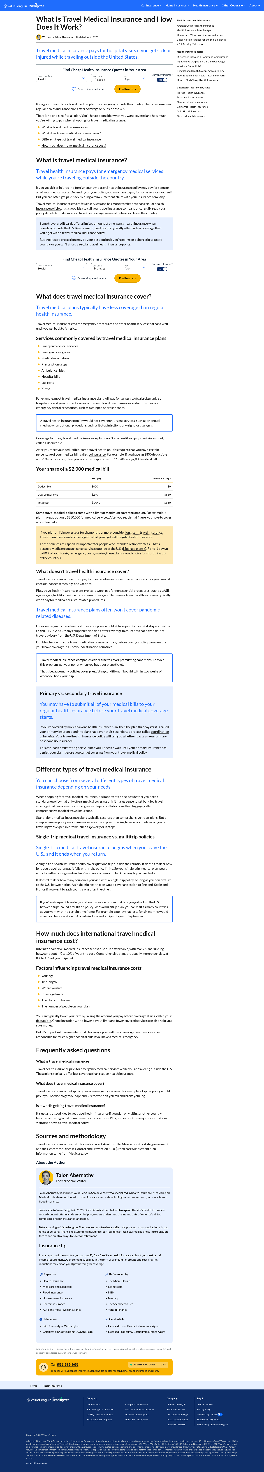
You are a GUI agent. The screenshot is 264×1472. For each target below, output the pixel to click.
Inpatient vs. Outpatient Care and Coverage (201, 61)
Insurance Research (176, 1424)
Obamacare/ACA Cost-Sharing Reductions (200, 34)
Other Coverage (232, 5)
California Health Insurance (192, 106)
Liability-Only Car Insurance (100, 1414)
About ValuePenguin (176, 1404)
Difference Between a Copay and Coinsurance (202, 56)
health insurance (53, 314)
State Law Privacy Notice (208, 1419)
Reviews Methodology (177, 1414)
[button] (64, 37)
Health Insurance (204, 5)
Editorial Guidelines (176, 1409)
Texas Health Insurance (190, 97)
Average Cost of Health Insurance (195, 25)
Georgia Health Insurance (191, 116)
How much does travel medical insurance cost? (73, 145)
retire (133, 544)
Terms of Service (204, 1404)
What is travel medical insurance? (64, 127)
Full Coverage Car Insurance (100, 1409)
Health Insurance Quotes (137, 1414)
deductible (54, 443)
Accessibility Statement (37, 1463)
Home (33, 1385)
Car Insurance (150, 5)
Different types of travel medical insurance (71, 139)
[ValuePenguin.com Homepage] (24, 6)
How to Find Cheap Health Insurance (197, 80)
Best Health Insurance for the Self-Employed (201, 39)
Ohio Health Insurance (189, 111)
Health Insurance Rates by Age (194, 30)
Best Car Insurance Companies (139, 1409)
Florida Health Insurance (191, 92)
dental (56, 408)
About (253, 5)
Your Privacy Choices (207, 1414)
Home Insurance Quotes (136, 1419)
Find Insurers (127, 89)
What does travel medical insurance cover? (71, 133)
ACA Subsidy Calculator (190, 44)
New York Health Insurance (192, 102)
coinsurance (97, 454)
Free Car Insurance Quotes (99, 1419)
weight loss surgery (138, 425)
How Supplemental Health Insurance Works (201, 75)
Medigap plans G (134, 548)
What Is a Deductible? (189, 66)
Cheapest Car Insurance (136, 1404)
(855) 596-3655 (67, 1364)
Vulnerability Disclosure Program (212, 1424)
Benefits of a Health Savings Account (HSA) (200, 70)
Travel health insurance (52, 1069)
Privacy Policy (203, 1409)
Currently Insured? (162, 74)
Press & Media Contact (177, 1419)
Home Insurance (176, 5)
